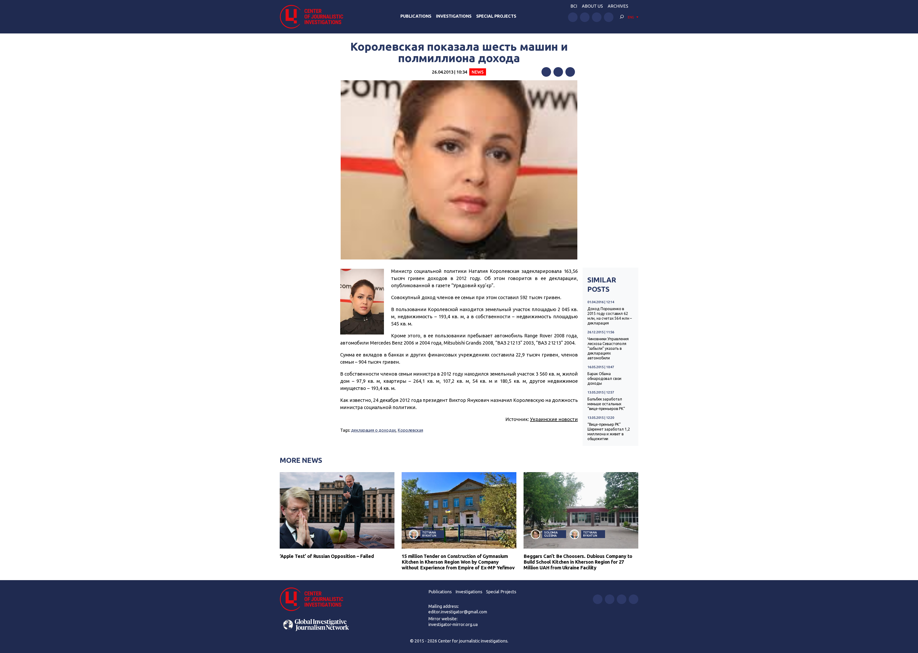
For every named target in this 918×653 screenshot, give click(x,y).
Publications (415, 16)
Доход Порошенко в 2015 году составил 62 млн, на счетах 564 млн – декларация (609, 316)
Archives (618, 6)
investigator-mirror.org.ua (453, 624)
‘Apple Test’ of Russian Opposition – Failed (327, 556)
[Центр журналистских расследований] (314, 17)
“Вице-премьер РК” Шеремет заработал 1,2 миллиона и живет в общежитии (608, 431)
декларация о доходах (373, 430)
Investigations (453, 16)
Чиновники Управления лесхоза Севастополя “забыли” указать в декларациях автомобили (608, 348)
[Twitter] (558, 72)
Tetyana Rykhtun (429, 534)
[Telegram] (570, 72)
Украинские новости (554, 419)
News (477, 72)
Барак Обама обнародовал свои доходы (604, 378)
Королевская (410, 430)
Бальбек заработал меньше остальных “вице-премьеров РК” (606, 404)
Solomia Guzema (551, 534)
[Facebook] (546, 72)
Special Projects (496, 16)
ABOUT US (592, 6)
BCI (573, 6)
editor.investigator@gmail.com (457, 611)
